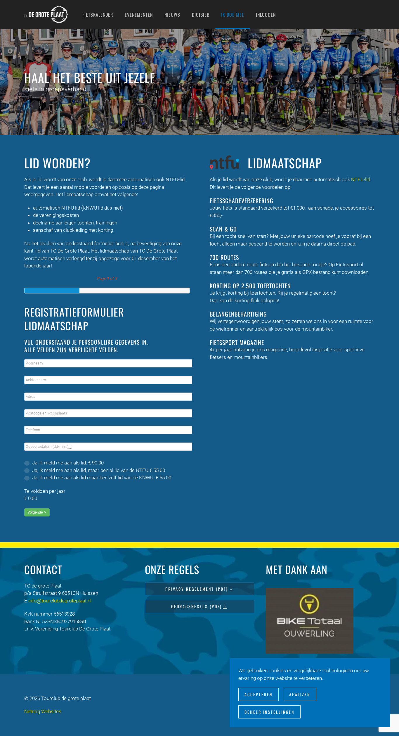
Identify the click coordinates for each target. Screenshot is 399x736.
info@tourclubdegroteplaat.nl (59, 601)
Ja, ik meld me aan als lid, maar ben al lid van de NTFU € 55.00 (98, 470)
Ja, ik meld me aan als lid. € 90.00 (67, 463)
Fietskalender (97, 14)
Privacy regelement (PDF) (196, 589)
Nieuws (172, 14)
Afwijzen (299, 694)
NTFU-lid (360, 179)
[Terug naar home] (46, 14)
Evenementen (139, 14)
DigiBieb (200, 14)
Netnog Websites (42, 711)
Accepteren (258, 694)
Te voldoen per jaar (44, 491)
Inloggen (266, 14)
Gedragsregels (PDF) (196, 606)
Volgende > (36, 512)
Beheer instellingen (269, 712)
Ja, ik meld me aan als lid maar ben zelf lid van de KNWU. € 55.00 (101, 478)
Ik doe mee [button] (232, 14)
